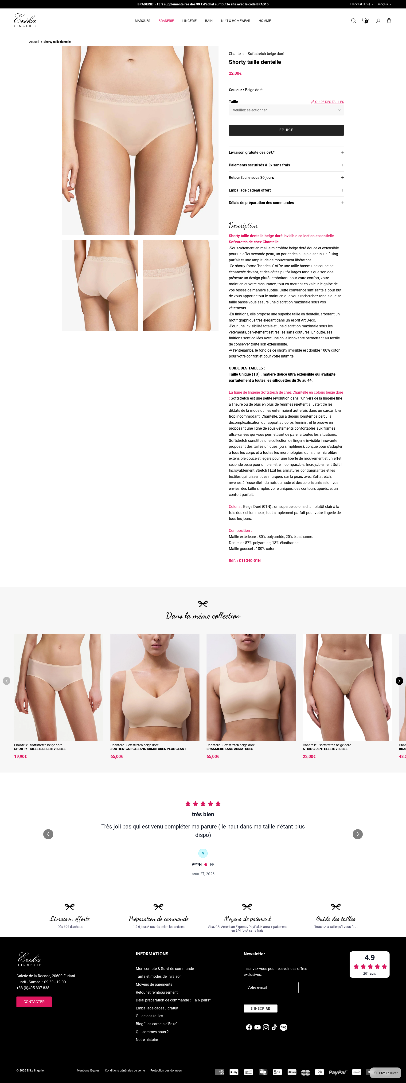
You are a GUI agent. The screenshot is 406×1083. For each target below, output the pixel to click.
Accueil (34, 42)
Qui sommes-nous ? (152, 1032)
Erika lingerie (35, 1070)
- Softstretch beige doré (265, 53)
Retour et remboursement (157, 992)
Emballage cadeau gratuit (157, 1008)
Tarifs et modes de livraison (159, 976)
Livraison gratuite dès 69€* (251, 152)
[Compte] (377, 20)
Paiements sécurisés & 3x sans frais (259, 165)
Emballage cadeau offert (250, 190)
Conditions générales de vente (125, 1070)
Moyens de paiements (154, 984)
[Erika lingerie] (25, 20)
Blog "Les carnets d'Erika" (156, 1024)
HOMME (265, 21)
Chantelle (236, 53)
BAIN (209, 21)
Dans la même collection (203, 615)
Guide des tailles (329, 102)
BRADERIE (166, 21)
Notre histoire (147, 1039)
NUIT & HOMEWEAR (235, 21)
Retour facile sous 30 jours (251, 177)
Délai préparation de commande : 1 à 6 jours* (173, 1000)
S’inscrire (260, 1008)
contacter (34, 1002)
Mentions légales (88, 1070)
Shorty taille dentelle (57, 42)
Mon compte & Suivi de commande (165, 968)
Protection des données (166, 1070)
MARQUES (142, 21)
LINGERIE (189, 21)
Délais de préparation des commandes (261, 202)
